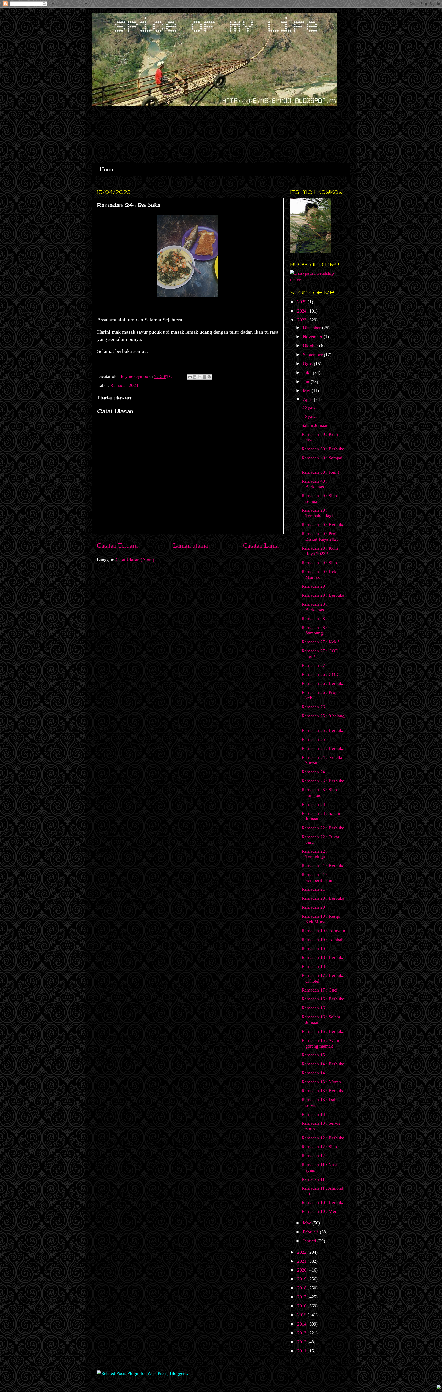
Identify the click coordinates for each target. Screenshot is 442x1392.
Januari (310, 1240)
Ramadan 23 (313, 804)
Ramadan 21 (313, 889)
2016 (302, 1305)
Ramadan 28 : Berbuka (323, 595)
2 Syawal (310, 407)
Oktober (311, 345)
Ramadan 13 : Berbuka (323, 1090)
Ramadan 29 (313, 586)
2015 (302, 1314)
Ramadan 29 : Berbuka (323, 524)
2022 (302, 1252)
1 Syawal (310, 416)
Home (107, 169)
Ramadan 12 (313, 1155)
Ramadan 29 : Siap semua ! (319, 498)
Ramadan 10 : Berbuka (323, 1202)
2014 (302, 1324)
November (313, 336)
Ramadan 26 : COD (320, 674)
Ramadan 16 (313, 1007)
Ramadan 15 (313, 1054)
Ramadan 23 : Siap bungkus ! (319, 792)
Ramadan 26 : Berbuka (323, 683)
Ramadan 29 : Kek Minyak (319, 574)
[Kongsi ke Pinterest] (209, 377)
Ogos (308, 363)
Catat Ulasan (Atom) (135, 559)
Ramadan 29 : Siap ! (321, 562)
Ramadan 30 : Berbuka (323, 448)
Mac (307, 1223)
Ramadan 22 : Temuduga (314, 854)
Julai (308, 372)
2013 (302, 1332)
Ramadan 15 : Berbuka (323, 1031)
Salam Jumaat (314, 425)
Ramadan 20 (313, 907)
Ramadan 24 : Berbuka (323, 748)
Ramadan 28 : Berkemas (314, 607)
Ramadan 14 (313, 1072)
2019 (302, 1279)
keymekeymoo (135, 376)
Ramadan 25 (313, 739)
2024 (302, 311)
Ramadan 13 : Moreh (321, 1081)
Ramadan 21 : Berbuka (323, 865)
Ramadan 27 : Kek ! (320, 641)
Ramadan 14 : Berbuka (323, 1063)
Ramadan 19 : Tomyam (323, 930)
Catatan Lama (261, 545)
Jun (307, 381)
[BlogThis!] (194, 377)
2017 (302, 1296)
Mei (307, 390)
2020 (302, 1270)
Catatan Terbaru (117, 545)
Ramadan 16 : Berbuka (323, 998)
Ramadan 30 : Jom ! (320, 472)
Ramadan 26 (313, 706)
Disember (312, 327)
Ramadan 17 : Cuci (319, 990)
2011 (302, 1350)
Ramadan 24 (313, 771)
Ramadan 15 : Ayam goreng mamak (320, 1043)
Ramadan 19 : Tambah (323, 939)
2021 (302, 1261)
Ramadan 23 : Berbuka (323, 780)
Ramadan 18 (313, 966)
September (313, 354)
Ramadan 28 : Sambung (314, 630)
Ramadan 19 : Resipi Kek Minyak (321, 919)
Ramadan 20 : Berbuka (323, 898)
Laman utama (190, 545)
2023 (302, 319)
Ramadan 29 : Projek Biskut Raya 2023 (321, 536)
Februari (311, 1231)
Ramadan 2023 (124, 385)
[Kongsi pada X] (199, 377)
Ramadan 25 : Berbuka (323, 730)
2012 (302, 1341)
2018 (302, 1287)
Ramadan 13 (313, 1114)
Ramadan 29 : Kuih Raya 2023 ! (320, 550)
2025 (302, 301)
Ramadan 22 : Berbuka (323, 827)
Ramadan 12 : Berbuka (323, 1137)
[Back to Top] (439, 1387)
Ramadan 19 (313, 948)
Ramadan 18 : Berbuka (323, 957)
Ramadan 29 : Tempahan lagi (317, 513)
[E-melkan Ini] (189, 377)
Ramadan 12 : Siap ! (321, 1146)
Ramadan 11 (313, 1179)
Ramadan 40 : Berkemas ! (314, 483)
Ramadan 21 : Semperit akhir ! (319, 877)
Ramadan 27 (313, 665)
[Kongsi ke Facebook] (204, 377)
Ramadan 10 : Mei (319, 1211)
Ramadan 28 (313, 618)
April (308, 399)
